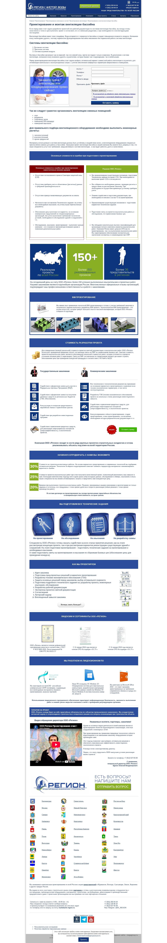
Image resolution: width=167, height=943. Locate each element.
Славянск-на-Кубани (81, 863)
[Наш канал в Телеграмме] (84, 919)
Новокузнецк (118, 808)
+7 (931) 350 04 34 (111, 5)
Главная (31, 21)
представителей (90, 884)
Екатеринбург (119, 850)
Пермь (44, 829)
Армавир (117, 829)
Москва (44, 808)
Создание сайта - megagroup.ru (125, 935)
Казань (76, 850)
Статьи (113, 16)
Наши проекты (102, 16)
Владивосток (118, 821)
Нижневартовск (79, 815)
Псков (44, 836)
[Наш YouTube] (91, 919)
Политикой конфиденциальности (88, 936)
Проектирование (76, 16)
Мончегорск (46, 877)
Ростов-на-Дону (119, 801)
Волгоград (46, 843)
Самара (44, 815)
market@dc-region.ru (67, 908)
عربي (138, 2)
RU (133, 2)
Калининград (46, 801)
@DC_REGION (120, 908)
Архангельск (78, 836)
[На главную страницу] (46, 7)
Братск (76, 870)
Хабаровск (46, 821)
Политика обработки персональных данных (50, 929)
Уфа (115, 857)
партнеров (77, 890)
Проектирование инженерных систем (57, 21)
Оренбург (45, 870)
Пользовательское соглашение (45, 927)
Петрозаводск (119, 863)
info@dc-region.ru (132, 8)
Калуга (44, 863)
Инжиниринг (89, 16)
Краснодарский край (121, 815)
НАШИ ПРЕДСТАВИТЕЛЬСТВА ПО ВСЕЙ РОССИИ (120, 11)
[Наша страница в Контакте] (77, 919)
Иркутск (116, 870)
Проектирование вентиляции (78, 21)
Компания (53, 16)
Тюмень (77, 843)
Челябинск (78, 857)
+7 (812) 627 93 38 (132, 5)
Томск (116, 836)
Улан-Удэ (117, 843)
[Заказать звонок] (83, 782)
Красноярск (78, 821)
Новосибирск (46, 850)
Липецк (44, 857)
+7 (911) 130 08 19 (111, 8)
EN (135, 2)
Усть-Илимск (78, 877)
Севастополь (79, 801)
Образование (135, 16)
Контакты (123, 16)
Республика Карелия (81, 829)
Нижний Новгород (80, 808)
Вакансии (64, 16)
